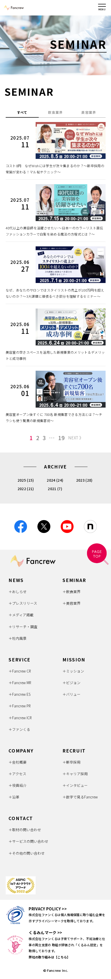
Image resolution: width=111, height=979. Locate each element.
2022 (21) (26, 488)
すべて (22, 112)
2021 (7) (55, 488)
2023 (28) (84, 480)
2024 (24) (55, 480)
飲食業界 (55, 112)
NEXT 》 (75, 437)
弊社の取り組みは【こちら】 (49, 957)
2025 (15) (26, 480)
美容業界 (88, 112)
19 (61, 438)
